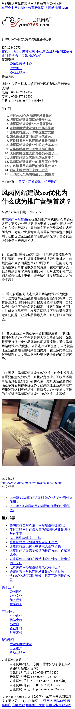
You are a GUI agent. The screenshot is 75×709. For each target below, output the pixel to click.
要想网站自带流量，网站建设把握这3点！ (39, 525)
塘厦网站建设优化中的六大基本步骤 (35, 546)
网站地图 (54, 7)
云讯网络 (46, 701)
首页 (5, 51)
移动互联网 (18, 72)
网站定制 (28, 51)
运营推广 (16, 68)
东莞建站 (18, 705)
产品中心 (8, 611)
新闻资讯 (8, 55)
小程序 (40, 51)
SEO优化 (15, 51)
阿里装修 (66, 51)
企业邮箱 (52, 51)
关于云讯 (21, 55)
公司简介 (16, 591)
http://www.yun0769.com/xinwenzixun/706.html (32, 482)
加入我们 (16, 600)
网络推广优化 (35, 705)
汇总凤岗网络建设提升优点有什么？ (35, 567)
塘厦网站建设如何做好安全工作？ (34, 542)
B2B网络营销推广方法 (25, 538)
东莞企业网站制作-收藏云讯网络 (24, 7)
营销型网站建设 (21, 64)
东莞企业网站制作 (58, 705)
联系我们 (35, 55)
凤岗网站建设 (17, 219)
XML (65, 7)
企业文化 (16, 595)
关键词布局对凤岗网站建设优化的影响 (37, 571)
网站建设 (60, 701)
